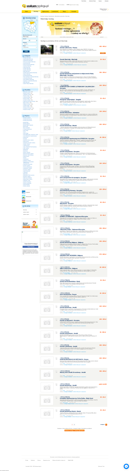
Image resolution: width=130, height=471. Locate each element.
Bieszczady (25, 126)
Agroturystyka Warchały (28, 59)
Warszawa (25, 173)
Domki (64, 63)
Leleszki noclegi (26, 97)
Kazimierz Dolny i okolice (28, 140)
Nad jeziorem (28, 200)
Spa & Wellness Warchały (28, 79)
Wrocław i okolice (26, 176)
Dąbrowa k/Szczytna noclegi (29, 101)
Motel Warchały (26, 71)
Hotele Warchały (26, 67)
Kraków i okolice (26, 144)
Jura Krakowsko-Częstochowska (30, 136)
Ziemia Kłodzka (26, 184)
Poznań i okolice (26, 165)
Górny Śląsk (25, 133)
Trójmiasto (25, 172)
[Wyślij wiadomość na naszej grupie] (126, 466)
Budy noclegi (26, 102)
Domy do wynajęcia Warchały (29, 61)
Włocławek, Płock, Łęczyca (28, 175)
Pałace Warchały (26, 74)
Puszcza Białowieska (27, 166)
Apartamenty (65, 142)
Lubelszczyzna (26, 145)
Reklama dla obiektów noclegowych (59, 460)
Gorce (24, 131)
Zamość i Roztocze (27, 181)
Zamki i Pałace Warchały (28, 83)
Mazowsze (25, 150)
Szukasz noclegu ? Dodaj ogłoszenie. (74, 430)
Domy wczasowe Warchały (28, 64)
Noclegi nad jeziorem (27, 120)
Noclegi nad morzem (27, 119)
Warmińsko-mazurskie (60, 16)
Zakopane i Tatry (26, 180)
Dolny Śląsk (25, 130)
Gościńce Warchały (27, 65)
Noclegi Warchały (27, 57)
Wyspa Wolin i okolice (27, 179)
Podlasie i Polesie (27, 160)
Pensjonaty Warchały (27, 75)
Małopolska (25, 149)
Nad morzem (28, 196)
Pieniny (24, 157)
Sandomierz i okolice (27, 168)
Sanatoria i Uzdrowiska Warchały (30, 80)
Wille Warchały (26, 82)
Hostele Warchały (27, 68)
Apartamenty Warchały (28, 60)
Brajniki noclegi (26, 93)
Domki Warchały (26, 63)
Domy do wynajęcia (66, 181)
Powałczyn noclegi (27, 108)
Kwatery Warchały (27, 70)
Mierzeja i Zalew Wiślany (28, 155)
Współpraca (33, 460)
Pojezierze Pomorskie (27, 164)
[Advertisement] (65, 444)
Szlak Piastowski (26, 171)
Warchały (67, 16)
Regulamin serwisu (46, 460)
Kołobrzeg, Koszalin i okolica (29, 142)
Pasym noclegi (26, 98)
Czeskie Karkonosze (27, 129)
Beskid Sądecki (26, 123)
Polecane (39, 460)
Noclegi (42, 16)
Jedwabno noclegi (27, 94)
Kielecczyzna (26, 141)
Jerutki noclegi (26, 105)
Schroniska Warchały (27, 78)
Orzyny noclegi (26, 106)
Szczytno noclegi (26, 100)
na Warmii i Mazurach (77, 64)
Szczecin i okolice (27, 169)
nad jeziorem (84, 64)
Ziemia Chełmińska (27, 183)
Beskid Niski (25, 122)
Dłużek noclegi (26, 95)
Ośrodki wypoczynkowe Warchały (30, 72)
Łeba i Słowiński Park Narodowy (30, 146)
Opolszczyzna (26, 156)
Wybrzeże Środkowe (27, 177)
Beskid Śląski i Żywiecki (28, 125)
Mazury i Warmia (26, 152)
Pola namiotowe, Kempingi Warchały (30, 76)
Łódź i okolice (26, 148)
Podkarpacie (26, 159)
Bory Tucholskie (26, 127)
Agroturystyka (65, 103)
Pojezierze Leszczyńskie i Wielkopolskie (28, 162)
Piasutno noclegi (26, 109)
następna (102, 424)
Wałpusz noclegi (26, 104)
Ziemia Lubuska (26, 186)
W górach (28, 192)
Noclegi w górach (26, 117)
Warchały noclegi (26, 91)
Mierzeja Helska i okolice (28, 153)
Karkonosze (25, 137)
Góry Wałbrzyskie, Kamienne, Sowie (30, 134)
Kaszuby (25, 138)
